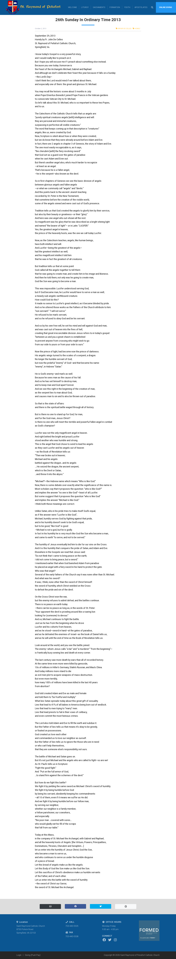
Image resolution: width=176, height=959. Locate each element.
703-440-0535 (71, 926)
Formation (115, 7)
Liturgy (85, 7)
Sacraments (99, 7)
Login (18, 955)
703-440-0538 (71, 936)
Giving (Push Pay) (32, 955)
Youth (127, 7)
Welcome (72, 7)
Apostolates (141, 7)
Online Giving (165, 7)
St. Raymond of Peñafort (40, 6)
